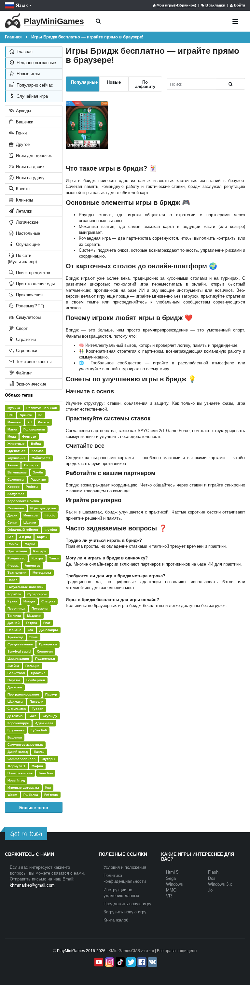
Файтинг (23, 373)
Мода (11, 436)
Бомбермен (35, 680)
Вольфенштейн (20, 773)
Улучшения (16, 458)
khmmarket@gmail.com (32, 885)
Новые (114, 82)
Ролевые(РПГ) (29, 305)
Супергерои (37, 594)
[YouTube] (98, 962)
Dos (211, 878)
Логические (26, 222)
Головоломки (34, 429)
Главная (24, 51)
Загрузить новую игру (125, 911)
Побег (12, 580)
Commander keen (21, 759)
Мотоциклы (42, 572)
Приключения (29, 294)
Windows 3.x (220, 884)
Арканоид (15, 637)
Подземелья (45, 658)
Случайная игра (31, 96)
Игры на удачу (30, 177)
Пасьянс (14, 630)
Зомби (38, 472)
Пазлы (39, 751)
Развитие (38, 479)
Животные (16, 443)
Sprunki (26, 415)
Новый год (16, 780)
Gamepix (31, 465)
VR (169, 896)
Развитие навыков (41, 408)
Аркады (23, 110)
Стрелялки (26, 350)
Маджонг (34, 615)
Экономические (30, 384)
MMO (171, 890)
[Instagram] (109, 962)
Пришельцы (17, 551)
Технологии (16, 572)
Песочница (16, 608)
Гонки (21, 133)
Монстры (30, 515)
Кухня (12, 601)
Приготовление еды (35, 283)
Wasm (12, 794)
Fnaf (46, 623)
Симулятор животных (25, 744)
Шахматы (15, 701)
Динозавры (48, 630)
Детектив (14, 716)
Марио (30, 544)
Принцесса (48, 644)
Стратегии (25, 339)
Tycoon (37, 709)
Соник (12, 522)
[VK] (151, 962)
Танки (54, 558)
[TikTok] (119, 962)
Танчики (14, 615)
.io (210, 890)
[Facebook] (141, 962)
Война (36, 443)
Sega (171, 878)
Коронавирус (18, 723)
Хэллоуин (45, 651)
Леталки (23, 211)
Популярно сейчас (34, 85)
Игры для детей (43, 508)
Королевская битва (23, 501)
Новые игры (27, 73)
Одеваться (16, 451)
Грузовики (15, 730)
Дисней (13, 623)
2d (30, 422)
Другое (22, 144)
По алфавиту (145, 84)
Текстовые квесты (33, 361)
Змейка (13, 666)
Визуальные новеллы (25, 587)
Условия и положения (125, 867)
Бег (10, 537)
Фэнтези (29, 436)
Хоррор (13, 486)
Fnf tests (51, 794)
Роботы (32, 486)
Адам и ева (44, 723)
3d (40, 415)
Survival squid (19, 651)
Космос (38, 451)
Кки (48, 787)
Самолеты (15, 479)
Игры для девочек (33, 155)
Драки (12, 515)
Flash (213, 872)
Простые (38, 673)
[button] (98, 21)
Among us (33, 565)
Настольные (27, 233)
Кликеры (24, 200)
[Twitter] (130, 962)
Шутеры (48, 759)
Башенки (24, 122)
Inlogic (50, 515)
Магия (12, 429)
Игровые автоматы (23, 787)
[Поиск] (230, 84)
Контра (37, 558)
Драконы (14, 687)
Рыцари (39, 551)
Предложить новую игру (127, 903)
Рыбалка (30, 794)
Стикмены (15, 508)
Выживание (17, 472)
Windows (174, 884)
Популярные (84, 82)
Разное (43, 422)
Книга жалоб (116, 920)
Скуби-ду (50, 716)
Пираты (13, 680)
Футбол (51, 529)
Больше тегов (33, 807)
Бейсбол (46, 773)
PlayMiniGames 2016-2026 (81, 951)
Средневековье (20, 644)
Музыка (13, 408)
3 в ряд (25, 537)
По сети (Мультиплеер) (22, 258)
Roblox (13, 544)
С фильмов (16, 709)
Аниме (12, 465)
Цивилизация (18, 658)
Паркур (51, 694)
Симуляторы (28, 317)
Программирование (23, 694)
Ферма (13, 565)
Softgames (15, 494)
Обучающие (27, 244)
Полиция (32, 666)
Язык (22, 5)
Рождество (16, 558)
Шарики (29, 522)
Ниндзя (29, 601)
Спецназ (48, 601)
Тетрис (31, 623)
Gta (30, 630)
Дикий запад (17, 751)
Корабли (14, 594)
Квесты (22, 188)
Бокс (32, 716)
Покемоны (40, 608)
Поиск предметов (32, 272)
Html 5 (172, 872)
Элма (33, 637)
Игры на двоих (30, 166)
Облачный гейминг (22, 529)
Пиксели (36, 701)
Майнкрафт (41, 458)
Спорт (21, 328)
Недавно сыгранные (35, 62)
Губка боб (39, 730)
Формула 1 (16, 766)
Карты (42, 537)
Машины (14, 422)
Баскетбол (16, 673)
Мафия (37, 766)
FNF (10, 415)
